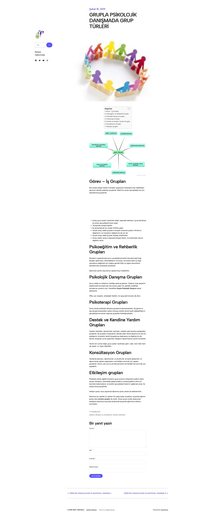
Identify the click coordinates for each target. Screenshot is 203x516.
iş (102, 415)
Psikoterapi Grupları (113, 119)
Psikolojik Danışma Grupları (115, 116)
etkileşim (98, 415)
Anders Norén (110, 510)
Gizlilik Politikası (91, 510)
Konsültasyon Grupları (113, 124)
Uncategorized (95, 411)
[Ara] (49, 45)
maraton (115, 415)
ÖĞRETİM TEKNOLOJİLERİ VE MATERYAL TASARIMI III (145, 493)
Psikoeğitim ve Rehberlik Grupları (117, 114)
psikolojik (122, 415)
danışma (92, 415)
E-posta (92, 458)
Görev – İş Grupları (112, 111)
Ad (90, 450)
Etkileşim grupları (112, 126)
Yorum (92, 428)
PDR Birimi (80, 510)
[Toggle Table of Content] (128, 108)
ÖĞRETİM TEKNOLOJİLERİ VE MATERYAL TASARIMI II (90, 493)
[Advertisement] (50, 19)
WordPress (164, 510)
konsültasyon (108, 415)
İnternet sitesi (93, 467)
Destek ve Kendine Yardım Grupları (118, 121)
